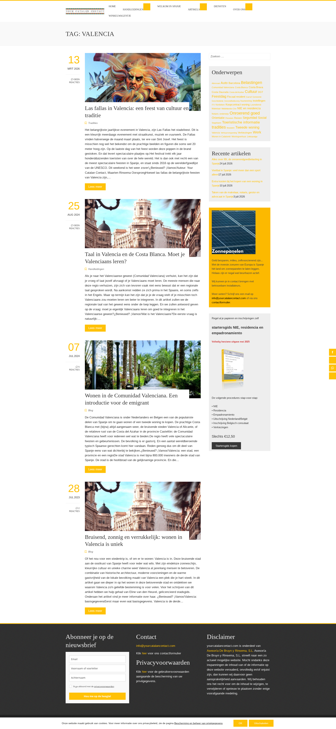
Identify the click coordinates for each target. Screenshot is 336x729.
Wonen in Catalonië (221, 136)
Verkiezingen (245, 132)
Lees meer (95, 186)
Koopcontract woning (238, 104)
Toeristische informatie (241, 122)
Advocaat (216, 83)
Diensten (220, 6)
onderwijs (224, 114)
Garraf (249, 97)
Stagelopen (216, 123)
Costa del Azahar (236, 92)
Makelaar (216, 108)
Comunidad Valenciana (223, 87)
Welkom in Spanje (169, 6)
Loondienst (255, 105)
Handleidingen (133, 9)
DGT (260, 92)
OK (240, 723)
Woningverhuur (239, 136)
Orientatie (218, 117)
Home (112, 6)
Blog (90, 410)
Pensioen (229, 118)
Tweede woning (247, 127)
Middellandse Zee (229, 109)
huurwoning (246, 101)
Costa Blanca (241, 87)
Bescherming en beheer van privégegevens (198, 723)
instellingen (259, 100)
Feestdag (219, 96)
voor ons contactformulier (161, 653)
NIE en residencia (249, 108)
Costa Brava (256, 87)
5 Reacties (74, 368)
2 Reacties (74, 509)
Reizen (238, 118)
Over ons (239, 9)
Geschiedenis (217, 101)
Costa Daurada (220, 92)
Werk (257, 132)
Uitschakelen (261, 723)
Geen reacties (74, 81)
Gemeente (257, 97)
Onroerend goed (245, 113)
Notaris (215, 114)
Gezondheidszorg (232, 101)
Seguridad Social (255, 117)
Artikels (194, 9)
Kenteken (220, 105)
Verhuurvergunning (229, 133)
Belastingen (251, 82)
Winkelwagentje (120, 16)
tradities (219, 127)
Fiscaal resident (236, 96)
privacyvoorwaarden (104, 686)
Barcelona (234, 83)
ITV (213, 105)
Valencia (216, 133)
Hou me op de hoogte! (97, 696)
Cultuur (251, 91)
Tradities (93, 123)
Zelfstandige (252, 137)
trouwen (230, 128)
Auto (224, 83)
